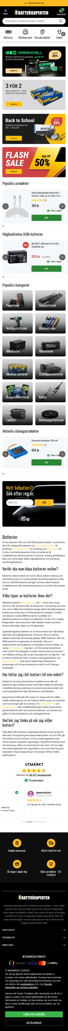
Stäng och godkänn (34, 1014)
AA (23, 602)
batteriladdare (16, 648)
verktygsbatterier (20, 549)
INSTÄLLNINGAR (34, 1023)
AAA (28, 602)
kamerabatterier (10, 661)
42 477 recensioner (40, 775)
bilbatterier (52, 549)
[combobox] (34, 21)
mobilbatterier (9, 707)
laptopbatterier (47, 704)
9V (41, 602)
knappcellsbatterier (45, 545)
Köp (46, 217)
